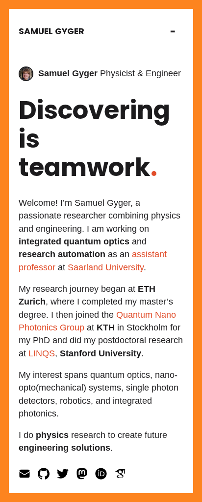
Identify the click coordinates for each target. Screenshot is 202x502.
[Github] (47, 476)
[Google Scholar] (122, 476)
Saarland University (106, 267)
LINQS (41, 353)
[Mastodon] (85, 476)
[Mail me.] (28, 476)
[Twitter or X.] (66, 476)
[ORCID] (104, 476)
